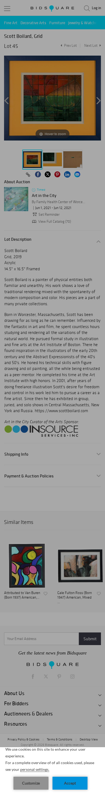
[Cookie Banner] (52, 771)
